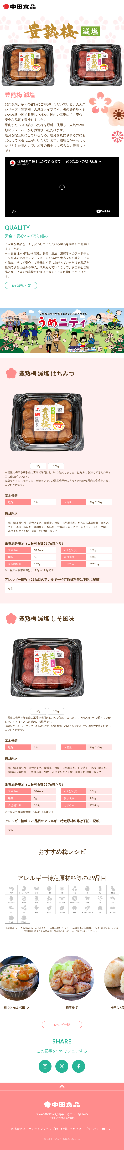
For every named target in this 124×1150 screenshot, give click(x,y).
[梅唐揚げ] (71, 978)
